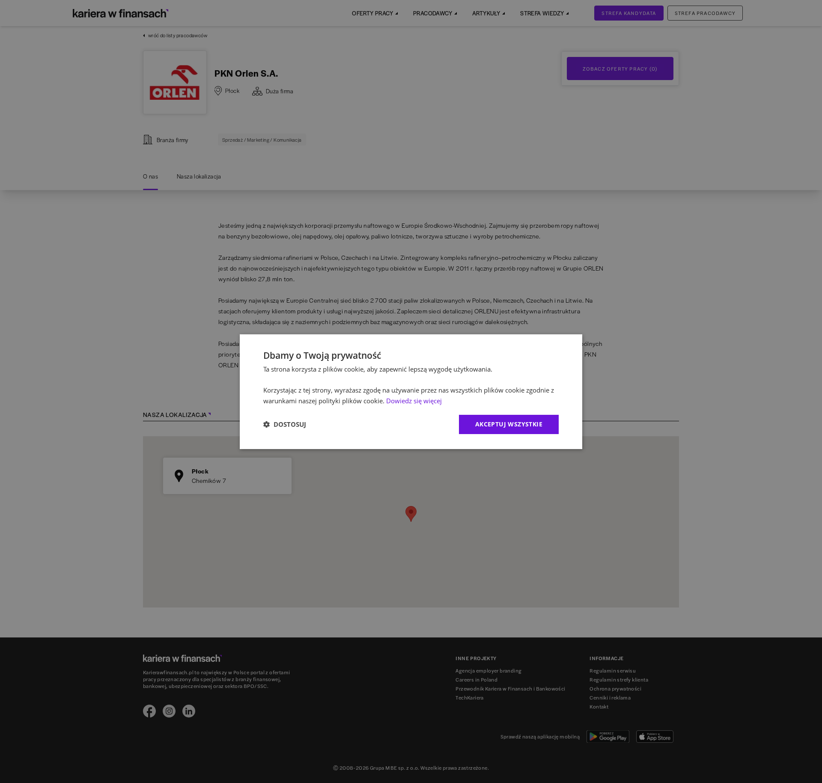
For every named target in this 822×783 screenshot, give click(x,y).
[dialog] (411, 391)
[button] (284, 424)
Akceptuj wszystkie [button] (508, 424)
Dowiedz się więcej (414, 400)
